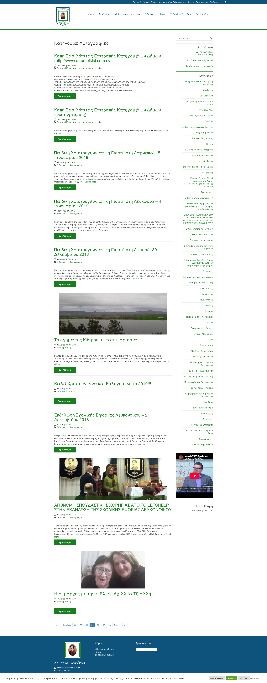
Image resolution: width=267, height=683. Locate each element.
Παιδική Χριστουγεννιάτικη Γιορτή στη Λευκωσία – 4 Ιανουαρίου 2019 (107, 203)
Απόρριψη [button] (243, 678)
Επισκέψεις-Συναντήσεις (201, 254)
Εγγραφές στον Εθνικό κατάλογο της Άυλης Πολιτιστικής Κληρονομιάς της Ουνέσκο (198, 182)
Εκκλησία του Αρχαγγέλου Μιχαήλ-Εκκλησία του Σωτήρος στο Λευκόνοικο (198, 206)
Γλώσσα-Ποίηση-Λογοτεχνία (199, 149)
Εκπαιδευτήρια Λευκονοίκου (199, 228)
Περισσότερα (65, 96)
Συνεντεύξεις (202, 14)
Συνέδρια (208, 402)
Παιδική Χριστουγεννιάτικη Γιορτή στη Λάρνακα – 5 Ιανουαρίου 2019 (107, 155)
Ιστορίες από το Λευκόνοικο (199, 316)
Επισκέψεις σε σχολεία (201, 240)
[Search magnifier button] (211, 38)
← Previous (66, 625)
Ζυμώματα (207, 294)
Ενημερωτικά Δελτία (202, 234)
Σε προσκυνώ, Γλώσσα (202, 387)
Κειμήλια (208, 322)
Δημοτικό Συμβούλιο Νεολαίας (198, 166)
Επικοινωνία (202, 2)
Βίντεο (190, 2)
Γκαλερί (137, 2)
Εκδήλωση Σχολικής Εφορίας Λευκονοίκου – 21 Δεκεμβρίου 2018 (102, 417)
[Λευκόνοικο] (66, 16)
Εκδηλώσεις (151, 14)
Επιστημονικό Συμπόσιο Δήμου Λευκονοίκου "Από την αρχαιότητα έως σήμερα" (198, 263)
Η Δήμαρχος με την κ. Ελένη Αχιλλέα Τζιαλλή (102, 594)
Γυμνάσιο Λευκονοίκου (202, 155)
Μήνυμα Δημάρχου (104, 649)
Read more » (92, 181)
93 (104, 625)
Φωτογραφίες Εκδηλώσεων (172, 2)
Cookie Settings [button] (216, 678)
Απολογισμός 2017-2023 (201, 115)
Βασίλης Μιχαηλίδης (202, 138)
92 (98, 625)
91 (92, 625)
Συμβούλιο (104, 14)
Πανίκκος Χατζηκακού (202, 356)
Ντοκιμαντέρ (206, 345)
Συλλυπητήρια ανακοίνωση (199, 66)
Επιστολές (207, 271)
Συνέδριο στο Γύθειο (203, 407)
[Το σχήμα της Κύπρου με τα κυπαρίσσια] (113, 313)
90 (87, 625)
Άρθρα (209, 121)
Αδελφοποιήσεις (122, 14)
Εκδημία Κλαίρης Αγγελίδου (199, 197)
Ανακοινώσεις (206, 109)
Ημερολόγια (206, 299)
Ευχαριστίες (206, 288)
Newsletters (207, 90)
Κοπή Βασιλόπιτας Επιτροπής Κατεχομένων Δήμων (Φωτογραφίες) (107, 112)
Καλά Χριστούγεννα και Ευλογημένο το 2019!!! (102, 383)
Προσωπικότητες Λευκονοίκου (199, 382)
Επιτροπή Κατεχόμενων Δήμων (72, 68)
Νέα (138, 14)
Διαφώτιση (207, 172)
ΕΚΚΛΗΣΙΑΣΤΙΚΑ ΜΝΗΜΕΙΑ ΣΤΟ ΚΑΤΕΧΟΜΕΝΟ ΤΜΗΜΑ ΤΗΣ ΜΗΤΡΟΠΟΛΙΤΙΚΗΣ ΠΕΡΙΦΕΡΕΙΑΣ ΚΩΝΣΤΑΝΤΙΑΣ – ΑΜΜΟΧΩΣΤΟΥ (197, 218)
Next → (117, 625)
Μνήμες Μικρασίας (203, 333)
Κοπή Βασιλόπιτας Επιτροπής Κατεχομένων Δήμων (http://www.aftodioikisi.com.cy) (107, 58)
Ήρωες (163, 14)
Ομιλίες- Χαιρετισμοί (202, 350)
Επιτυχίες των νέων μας (201, 282)
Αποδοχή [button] (231, 678)
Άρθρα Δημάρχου (204, 132)
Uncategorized (206, 95)
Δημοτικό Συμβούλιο (104, 654)
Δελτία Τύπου (150, 2)
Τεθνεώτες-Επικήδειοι (181, 14)
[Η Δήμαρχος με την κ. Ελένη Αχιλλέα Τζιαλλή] (113, 569)
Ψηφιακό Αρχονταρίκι (202, 444)
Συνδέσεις (215, 2)
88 (75, 625)
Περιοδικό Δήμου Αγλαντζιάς (198, 376)
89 (81, 625)
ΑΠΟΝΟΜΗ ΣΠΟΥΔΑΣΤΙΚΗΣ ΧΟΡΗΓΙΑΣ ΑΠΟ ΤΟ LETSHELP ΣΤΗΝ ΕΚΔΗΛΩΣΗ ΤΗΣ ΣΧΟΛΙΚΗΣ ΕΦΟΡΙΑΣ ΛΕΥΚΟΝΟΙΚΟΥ (113, 507)
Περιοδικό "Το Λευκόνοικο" (200, 370)
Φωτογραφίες (95, 68)
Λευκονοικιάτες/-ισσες (202, 328)
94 (109, 625)
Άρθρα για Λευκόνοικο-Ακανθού (197, 126)
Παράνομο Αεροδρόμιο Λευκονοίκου (201, 363)
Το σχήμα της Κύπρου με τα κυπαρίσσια (95, 340)
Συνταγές (208, 419)
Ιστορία (209, 311)
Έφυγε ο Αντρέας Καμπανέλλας (204, 53)
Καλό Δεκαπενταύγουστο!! (200, 60)
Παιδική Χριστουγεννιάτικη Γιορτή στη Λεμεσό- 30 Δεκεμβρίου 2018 (105, 251)
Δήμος (91, 14)
